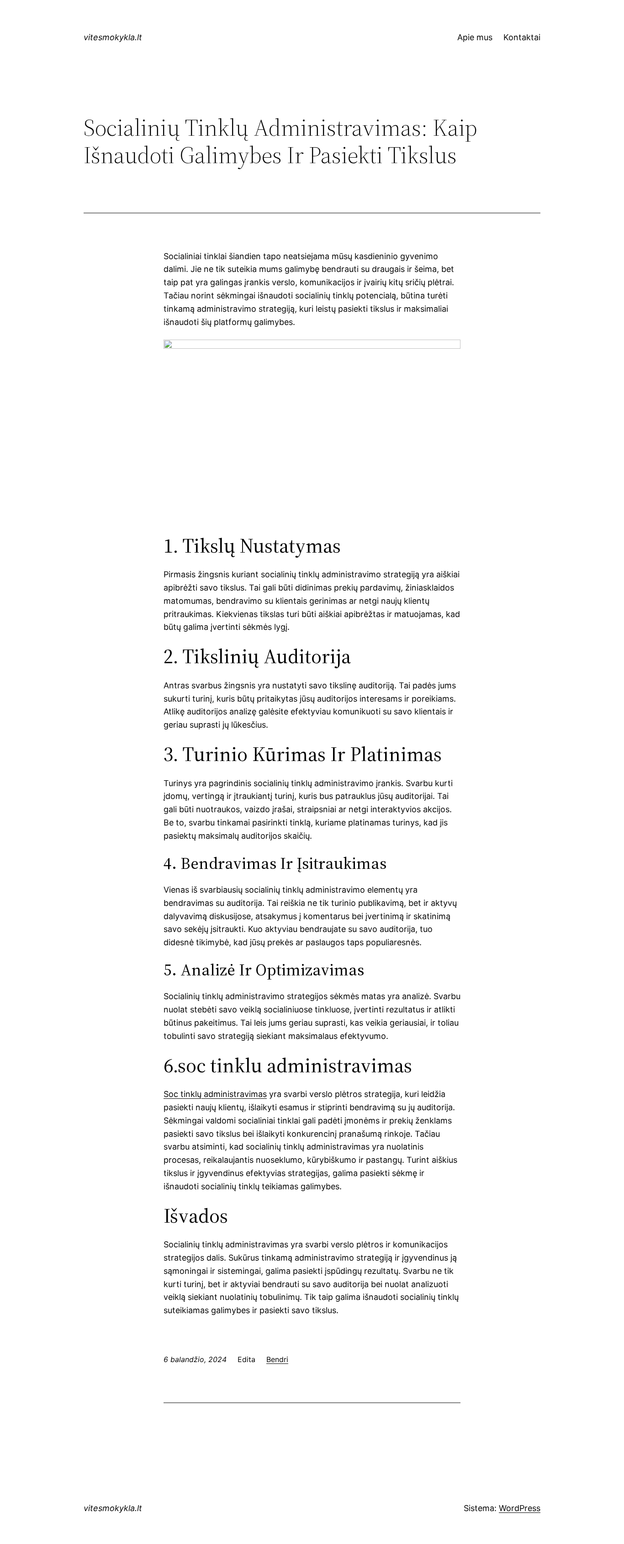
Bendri (277, 1359)
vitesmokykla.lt (113, 37)
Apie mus (474, 37)
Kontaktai (521, 37)
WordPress (519, 1508)
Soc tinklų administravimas (215, 1094)
